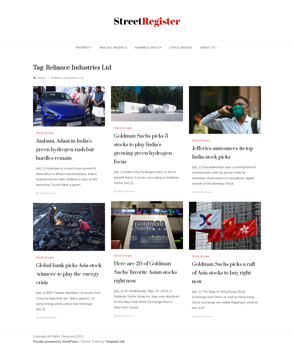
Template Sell (114, 341)
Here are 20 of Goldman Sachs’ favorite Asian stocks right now (145, 272)
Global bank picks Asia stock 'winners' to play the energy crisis (69, 274)
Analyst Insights (113, 47)
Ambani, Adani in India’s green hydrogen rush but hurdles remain (65, 150)
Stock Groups (181, 47)
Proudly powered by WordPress (56, 341)
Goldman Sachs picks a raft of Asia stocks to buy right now (223, 273)
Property (83, 47)
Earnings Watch (148, 47)
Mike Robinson (48, 193)
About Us (207, 47)
